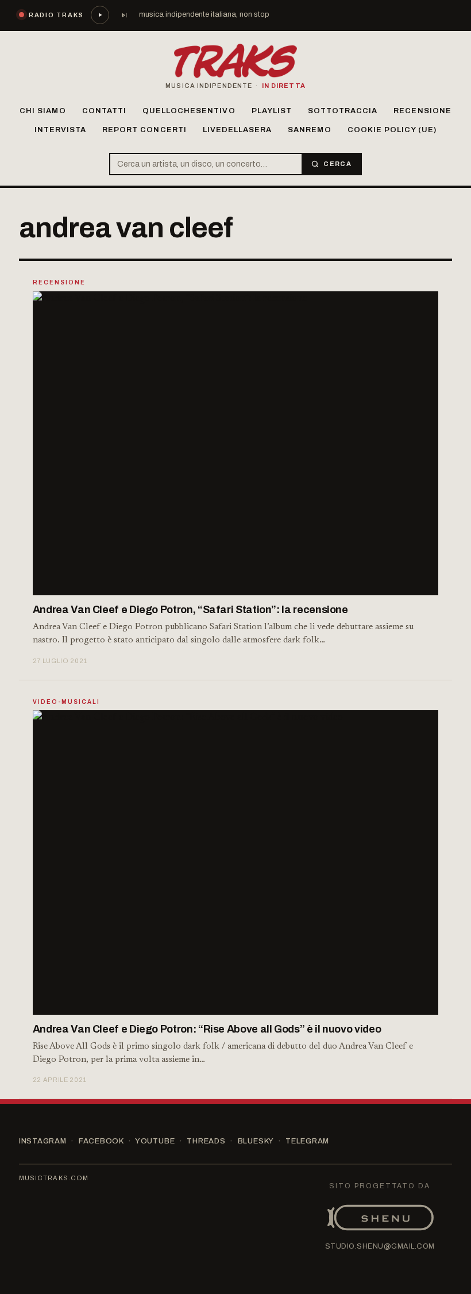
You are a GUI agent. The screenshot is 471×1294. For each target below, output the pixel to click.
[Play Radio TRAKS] (100, 15)
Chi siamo (42, 111)
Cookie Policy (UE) (392, 130)
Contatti (104, 111)
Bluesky (255, 1141)
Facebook (101, 1141)
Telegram (307, 1141)
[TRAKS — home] (235, 61)
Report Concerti (144, 130)
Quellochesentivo (188, 111)
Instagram (43, 1141)
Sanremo (309, 130)
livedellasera (237, 130)
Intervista (60, 130)
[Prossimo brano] (124, 15)
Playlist (272, 111)
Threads (206, 1141)
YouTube (155, 1141)
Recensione (422, 111)
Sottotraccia (342, 111)
